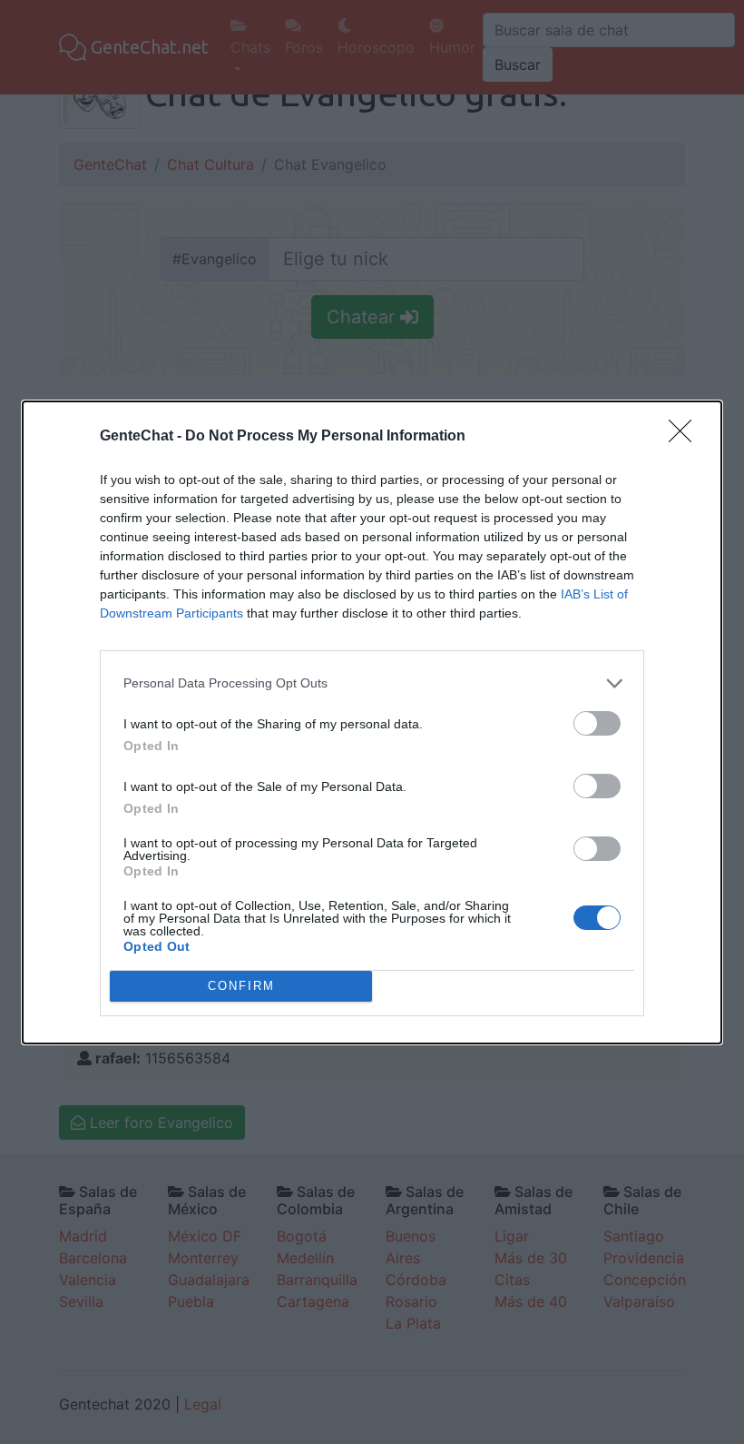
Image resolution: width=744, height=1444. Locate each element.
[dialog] (372, 722)
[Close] (686, 437)
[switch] (597, 723)
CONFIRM (241, 986)
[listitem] (372, 683)
